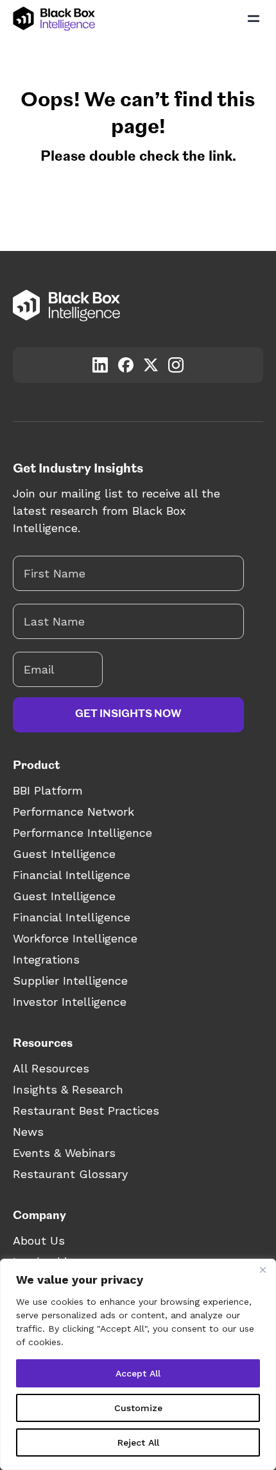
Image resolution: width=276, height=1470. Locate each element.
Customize (138, 1408)
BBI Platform (48, 790)
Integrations (46, 959)
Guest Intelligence (64, 853)
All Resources (51, 1068)
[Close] (262, 1269)
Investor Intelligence (69, 1001)
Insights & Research (68, 1089)
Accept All (138, 1373)
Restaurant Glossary (70, 1174)
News (28, 1131)
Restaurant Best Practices (86, 1110)
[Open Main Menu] (253, 18)
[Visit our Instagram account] (176, 365)
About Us (39, 1240)
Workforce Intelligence (75, 938)
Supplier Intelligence (70, 980)
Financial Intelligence (71, 875)
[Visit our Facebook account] (126, 365)
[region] (138, 1364)
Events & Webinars (64, 1152)
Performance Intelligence (82, 832)
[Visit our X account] (151, 364)
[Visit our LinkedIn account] (100, 365)
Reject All (138, 1442)
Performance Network (73, 811)
